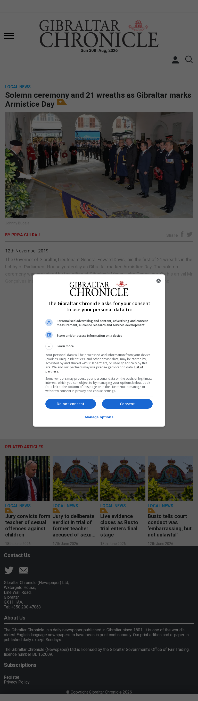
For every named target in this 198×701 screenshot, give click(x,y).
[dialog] (99, 350)
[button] (99, 346)
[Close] (158, 281)
